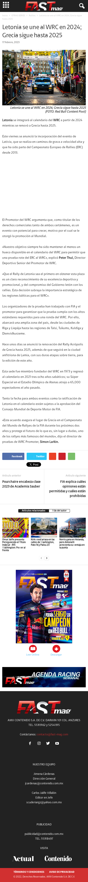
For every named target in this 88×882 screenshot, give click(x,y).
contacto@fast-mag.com (52, 734)
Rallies (32, 16)
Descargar (56, 654)
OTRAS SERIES (18, 16)
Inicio (5, 16)
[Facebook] (30, 744)
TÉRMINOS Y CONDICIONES (29, 872)
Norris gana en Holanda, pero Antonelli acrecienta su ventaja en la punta (72, 543)
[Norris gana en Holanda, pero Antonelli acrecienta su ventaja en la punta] (72, 527)
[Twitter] (48, 744)
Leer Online (32, 654)
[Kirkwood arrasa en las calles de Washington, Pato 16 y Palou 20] (44, 527)
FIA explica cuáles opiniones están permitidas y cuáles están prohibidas (67, 489)
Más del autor (59, 511)
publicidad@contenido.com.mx (44, 834)
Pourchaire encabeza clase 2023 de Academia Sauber (21, 484)
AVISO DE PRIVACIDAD (61, 872)
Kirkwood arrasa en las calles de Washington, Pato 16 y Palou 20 (43, 542)
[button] (81, 6)
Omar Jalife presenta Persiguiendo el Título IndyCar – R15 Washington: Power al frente (14, 545)
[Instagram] (39, 744)
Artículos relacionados (33, 511)
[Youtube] (57, 744)
